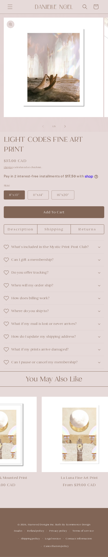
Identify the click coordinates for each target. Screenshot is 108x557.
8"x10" (14, 195)
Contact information (79, 538)
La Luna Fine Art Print (75, 477)
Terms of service (83, 530)
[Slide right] (65, 126)
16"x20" (63, 195)
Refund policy (35, 530)
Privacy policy (58, 530)
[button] (10, 6)
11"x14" (38, 195)
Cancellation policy (56, 546)
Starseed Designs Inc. (41, 524)
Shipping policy (30, 538)
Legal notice (53, 538)
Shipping (8, 167)
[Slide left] (42, 126)
